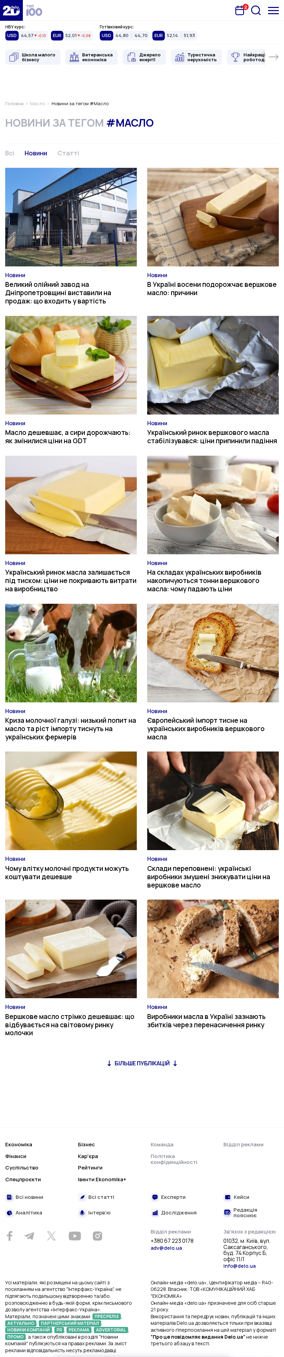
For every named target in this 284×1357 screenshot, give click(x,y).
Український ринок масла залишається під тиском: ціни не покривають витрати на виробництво (70, 580)
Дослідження (179, 1213)
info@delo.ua (239, 1265)
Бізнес (86, 1144)
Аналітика (29, 1213)
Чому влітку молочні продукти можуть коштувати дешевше (67, 872)
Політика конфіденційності (174, 1159)
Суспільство (21, 1167)
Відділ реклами (243, 1144)
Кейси (241, 1197)
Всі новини (29, 1197)
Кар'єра (88, 1156)
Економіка (18, 1144)
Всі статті (101, 1197)
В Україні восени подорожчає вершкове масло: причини (212, 288)
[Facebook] (10, 1236)
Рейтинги (90, 1167)
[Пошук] (256, 10)
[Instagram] (97, 1236)
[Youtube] (74, 1236)
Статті (68, 153)
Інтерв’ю (99, 1213)
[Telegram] (29, 1236)
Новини (36, 153)
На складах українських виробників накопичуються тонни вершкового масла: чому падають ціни (204, 580)
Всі (9, 153)
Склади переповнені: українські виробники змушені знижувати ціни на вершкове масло (208, 877)
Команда (162, 1144)
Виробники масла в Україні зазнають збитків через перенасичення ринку (206, 1020)
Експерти (173, 1197)
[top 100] (34, 10)
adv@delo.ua (166, 1247)
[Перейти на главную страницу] (11, 10)
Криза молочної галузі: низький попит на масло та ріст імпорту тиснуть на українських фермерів (70, 728)
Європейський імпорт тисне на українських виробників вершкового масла (206, 728)
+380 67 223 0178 (172, 1241)
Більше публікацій (142, 1063)
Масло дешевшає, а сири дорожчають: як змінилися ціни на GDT (68, 436)
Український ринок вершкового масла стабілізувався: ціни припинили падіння (212, 436)
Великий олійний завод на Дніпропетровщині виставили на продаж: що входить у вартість (58, 293)
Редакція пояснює (245, 1213)
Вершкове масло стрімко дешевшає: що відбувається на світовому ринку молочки (69, 1025)
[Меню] (273, 10)
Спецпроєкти (23, 1179)
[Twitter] (51, 1235)
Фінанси (15, 1156)
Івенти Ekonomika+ (102, 1179)
